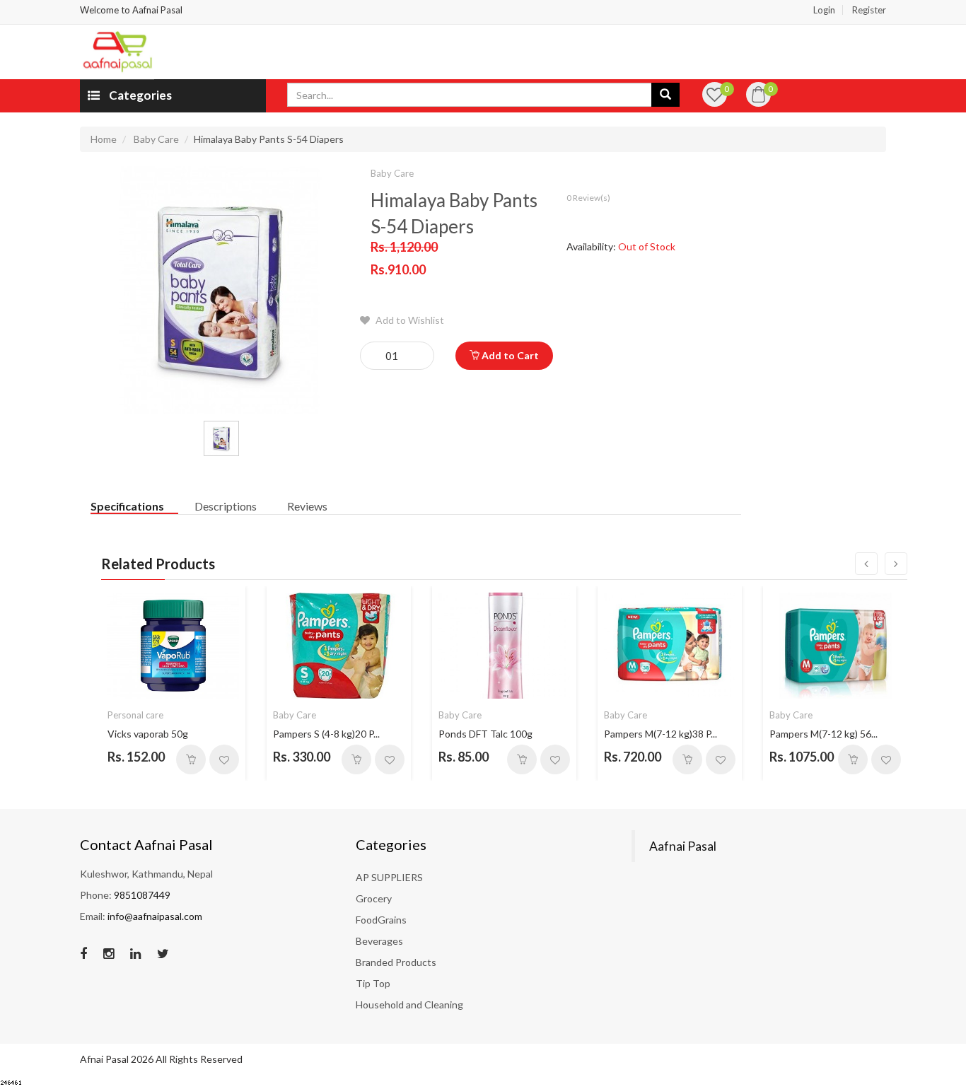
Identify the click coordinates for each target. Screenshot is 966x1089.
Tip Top (373, 983)
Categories (139, 95)
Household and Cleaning (409, 1004)
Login (824, 10)
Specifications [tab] (127, 506)
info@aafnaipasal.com (154, 916)
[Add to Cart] (191, 759)
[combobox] (469, 95)
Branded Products (396, 962)
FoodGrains (381, 920)
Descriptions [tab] (225, 506)
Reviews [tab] (307, 506)
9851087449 (142, 895)
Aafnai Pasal (682, 846)
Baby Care (156, 139)
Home (104, 139)
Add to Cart (509, 355)
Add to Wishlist (408, 320)
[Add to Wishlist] (224, 759)
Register (869, 10)
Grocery (374, 898)
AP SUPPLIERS (389, 877)
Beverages (379, 941)
